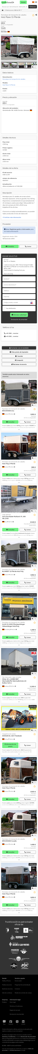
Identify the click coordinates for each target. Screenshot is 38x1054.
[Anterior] (3, 51)
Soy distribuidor (11, 308)
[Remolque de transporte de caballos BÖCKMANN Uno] (19, 393)
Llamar (29, 246)
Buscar (33, 7)
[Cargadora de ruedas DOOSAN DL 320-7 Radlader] (19, 718)
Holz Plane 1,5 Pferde (9, 85)
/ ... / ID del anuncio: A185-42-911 (12, 10)
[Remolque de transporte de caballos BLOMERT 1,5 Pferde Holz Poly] (19, 553)
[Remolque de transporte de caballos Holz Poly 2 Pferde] (19, 446)
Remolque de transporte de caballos (14, 79)
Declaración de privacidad (19, 319)
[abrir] (19, 429)
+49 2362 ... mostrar (12, 333)
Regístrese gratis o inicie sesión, (20, 229)
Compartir (19, 360)
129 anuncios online (9, 238)
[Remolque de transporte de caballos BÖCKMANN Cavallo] (19, 823)
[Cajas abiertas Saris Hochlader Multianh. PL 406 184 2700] (19, 499)
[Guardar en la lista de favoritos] (33, 15)
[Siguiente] (35, 51)
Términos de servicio (15, 1050)
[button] (36, 2)
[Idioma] (33, 2)
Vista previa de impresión (19, 352)
